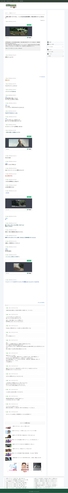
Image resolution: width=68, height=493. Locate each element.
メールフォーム (15, 1)
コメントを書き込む (25, 423)
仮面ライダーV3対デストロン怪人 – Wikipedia (14, 48)
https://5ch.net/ (43, 76)
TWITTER (21, 1)
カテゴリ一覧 (3, 1)
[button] (63, 46)
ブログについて (9, 1)
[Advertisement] (25, 68)
